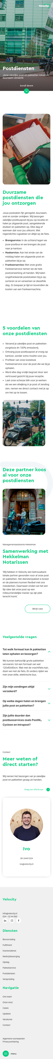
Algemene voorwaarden (14, 1038)
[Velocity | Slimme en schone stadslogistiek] (44, 6)
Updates (7, 1013)
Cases (6, 1008)
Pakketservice (9, 967)
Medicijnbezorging (11, 956)
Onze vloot (8, 1002)
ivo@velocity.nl (26, 864)
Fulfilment (7, 945)
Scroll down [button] (26, 86)
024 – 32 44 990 (10, 916)
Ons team (7, 996)
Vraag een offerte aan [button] (33, 789)
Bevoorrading (9, 939)
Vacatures (7, 1019)
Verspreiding (8, 979)
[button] (6, 1054)
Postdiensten (9, 973)
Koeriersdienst (9, 950)
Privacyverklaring (11, 1041)
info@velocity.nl (10, 913)
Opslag (6, 962)
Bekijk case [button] (37, 609)
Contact (6, 1025)
